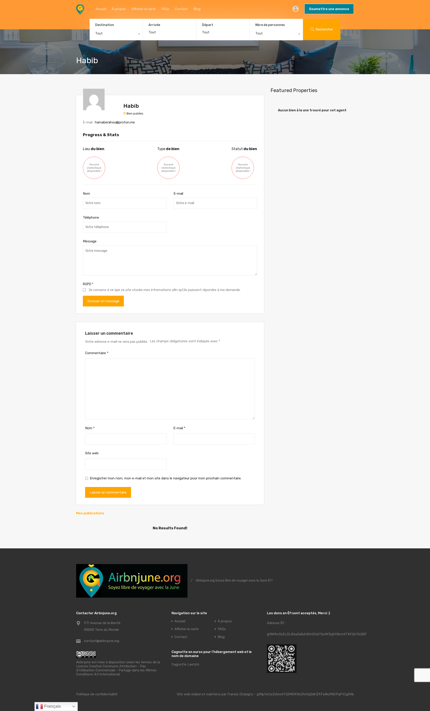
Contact (181, 9)
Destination (104, 25)
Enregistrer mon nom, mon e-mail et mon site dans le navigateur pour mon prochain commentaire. (165, 478)
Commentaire (96, 353)
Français (52, 706)
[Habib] (94, 108)
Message (90, 241)
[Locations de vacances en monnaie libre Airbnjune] (80, 13)
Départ (207, 25)
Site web (92, 453)
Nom (86, 194)
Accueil (100, 9)
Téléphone (91, 217)
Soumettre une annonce (329, 9)
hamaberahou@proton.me (115, 122)
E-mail (178, 194)
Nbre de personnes (270, 25)
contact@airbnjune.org (101, 641)
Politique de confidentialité (96, 694)
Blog (197, 9)
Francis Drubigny (240, 694)
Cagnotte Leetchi (185, 664)
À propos (119, 9)
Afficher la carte (143, 9)
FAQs (165, 9)
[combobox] (116, 34)
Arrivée (154, 25)
